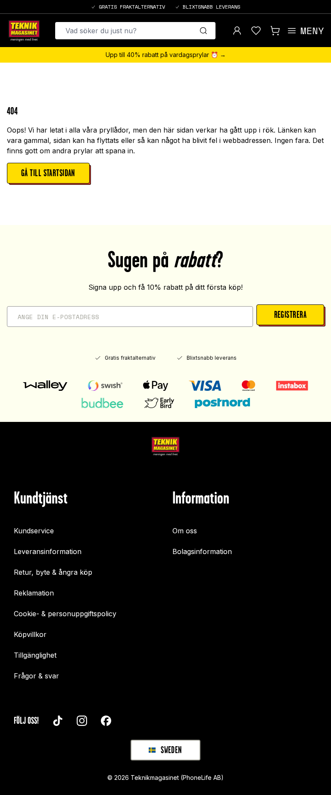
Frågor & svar (36, 675)
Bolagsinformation (202, 551)
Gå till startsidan (48, 173)
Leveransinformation (47, 551)
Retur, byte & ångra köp (53, 572)
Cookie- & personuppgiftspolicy (65, 613)
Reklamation (34, 593)
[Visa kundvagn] (275, 30)
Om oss (184, 530)
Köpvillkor (30, 634)
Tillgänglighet (35, 655)
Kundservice (34, 530)
